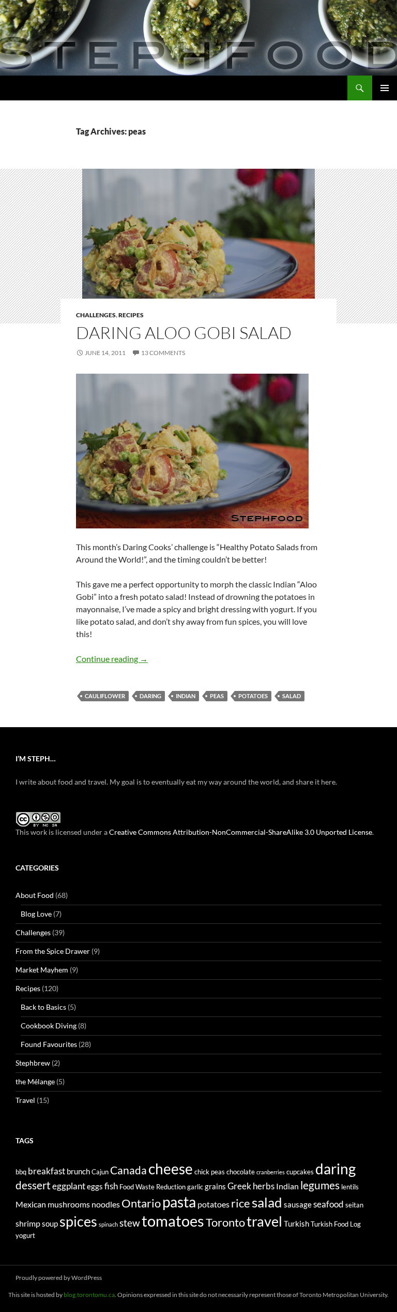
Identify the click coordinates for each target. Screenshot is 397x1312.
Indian (185, 695)
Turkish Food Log (336, 1224)
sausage (298, 1204)
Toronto (225, 1222)
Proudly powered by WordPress (59, 1277)
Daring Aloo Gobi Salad (184, 332)
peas (217, 695)
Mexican (31, 1204)
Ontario (141, 1203)
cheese (170, 1168)
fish (111, 1186)
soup (50, 1223)
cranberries (270, 1172)
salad (291, 695)
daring (150, 695)
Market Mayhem (42, 969)
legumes (320, 1184)
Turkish (296, 1223)
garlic (195, 1187)
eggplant (68, 1186)
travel (264, 1221)
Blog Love (36, 913)
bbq (21, 1172)
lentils (350, 1187)
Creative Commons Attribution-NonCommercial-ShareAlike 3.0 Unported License (240, 832)
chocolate (240, 1172)
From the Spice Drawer (53, 951)
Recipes (131, 315)
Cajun (100, 1172)
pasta (179, 1202)
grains (215, 1186)
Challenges (96, 315)
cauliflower (105, 695)
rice (240, 1203)
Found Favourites (49, 1044)
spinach (108, 1224)
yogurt (25, 1235)
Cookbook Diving (49, 1025)
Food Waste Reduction (152, 1187)
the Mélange (35, 1081)
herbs (263, 1186)
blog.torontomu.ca (89, 1295)
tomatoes (173, 1221)
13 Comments (163, 353)
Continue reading (112, 659)
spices (78, 1221)
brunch (78, 1171)
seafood (328, 1204)
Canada (128, 1169)
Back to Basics (43, 1007)
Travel (25, 1100)
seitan (354, 1205)
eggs (95, 1186)
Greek (239, 1186)
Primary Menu (384, 88)
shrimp (28, 1223)
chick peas (209, 1172)
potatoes (253, 695)
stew (129, 1223)
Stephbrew (33, 1062)
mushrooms (69, 1204)
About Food (35, 895)
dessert (33, 1184)
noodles (105, 1204)
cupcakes (300, 1172)
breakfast (46, 1171)
